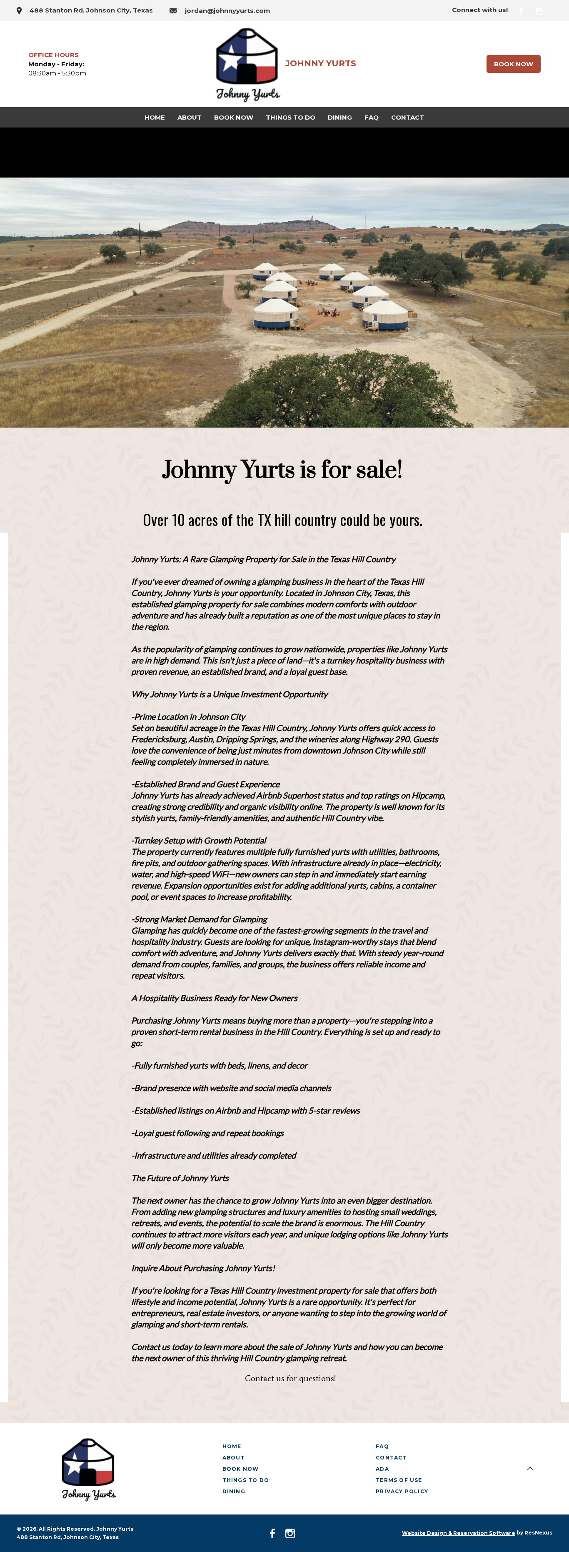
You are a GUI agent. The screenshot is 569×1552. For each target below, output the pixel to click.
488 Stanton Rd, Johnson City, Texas (91, 10)
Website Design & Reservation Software (458, 1533)
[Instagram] (544, 10)
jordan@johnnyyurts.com (227, 11)
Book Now (513, 64)
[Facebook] (526, 10)
